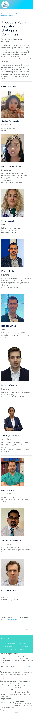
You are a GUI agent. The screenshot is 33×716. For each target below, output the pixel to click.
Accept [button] (3, 685)
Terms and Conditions (16, 650)
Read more (28, 666)
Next (27, 630)
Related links (11, 643)
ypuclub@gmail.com (10, 620)
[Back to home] (5, 4)
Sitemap (23, 643)
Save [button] (17, 712)
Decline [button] (11, 702)
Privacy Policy (9, 646)
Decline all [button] (14, 666)
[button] (31, 4)
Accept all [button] (4, 666)
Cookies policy (23, 646)
